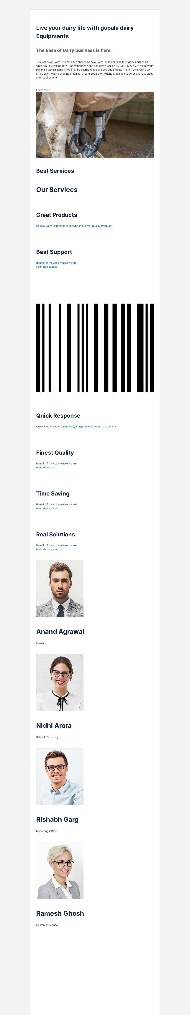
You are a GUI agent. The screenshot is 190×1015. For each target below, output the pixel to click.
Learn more (43, 90)
